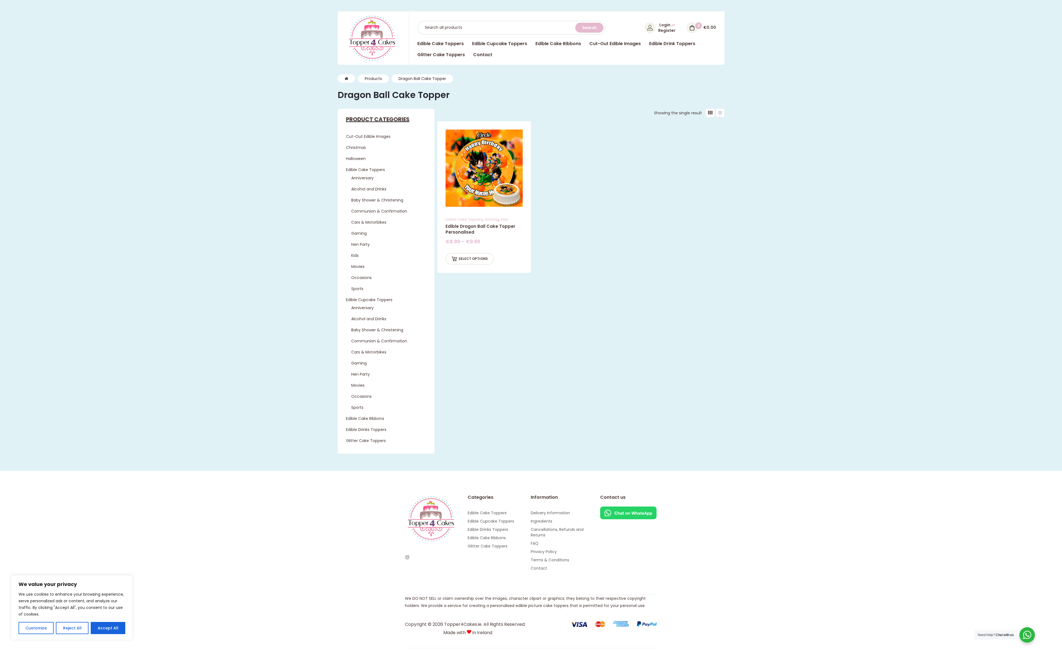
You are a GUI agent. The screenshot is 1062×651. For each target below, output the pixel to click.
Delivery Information (550, 513)
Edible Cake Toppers (464, 219)
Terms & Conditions (550, 560)
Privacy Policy (544, 551)
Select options (473, 258)
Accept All (108, 628)
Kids (504, 219)
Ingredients (541, 521)
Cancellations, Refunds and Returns (557, 532)
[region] (72, 607)
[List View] (720, 112)
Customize (36, 628)
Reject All (72, 628)
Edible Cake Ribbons (487, 538)
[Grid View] (710, 112)
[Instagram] (407, 557)
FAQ (534, 543)
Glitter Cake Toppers (487, 546)
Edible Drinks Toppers (488, 529)
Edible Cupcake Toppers (491, 521)
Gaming (492, 219)
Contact (539, 568)
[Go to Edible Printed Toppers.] (346, 78)
